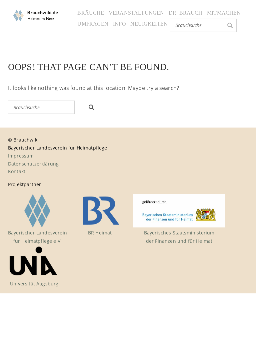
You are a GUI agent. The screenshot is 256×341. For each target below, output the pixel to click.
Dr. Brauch (186, 13)
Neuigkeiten (149, 24)
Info (119, 24)
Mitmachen (224, 13)
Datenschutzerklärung (33, 164)
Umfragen (92, 24)
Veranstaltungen (136, 13)
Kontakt (16, 171)
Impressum (21, 156)
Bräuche (90, 13)
